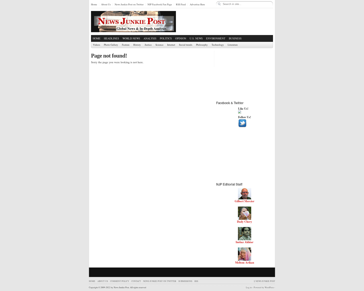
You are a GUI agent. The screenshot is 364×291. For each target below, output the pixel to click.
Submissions (185, 281)
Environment (215, 38)
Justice (148, 44)
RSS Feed (181, 4)
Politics (166, 38)
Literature (233, 44)
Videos (96, 44)
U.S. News (196, 38)
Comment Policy (119, 281)
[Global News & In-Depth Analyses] (133, 29)
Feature (125, 44)
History (137, 44)
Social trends (185, 44)
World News (131, 38)
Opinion (180, 38)
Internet (171, 44)
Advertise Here (197, 4)
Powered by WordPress (264, 287)
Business (235, 38)
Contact (136, 281)
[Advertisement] (228, 21)
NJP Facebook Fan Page (159, 4)
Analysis (150, 38)
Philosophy (202, 44)
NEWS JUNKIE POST (264, 281)
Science (159, 44)
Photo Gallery (111, 44)
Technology (218, 44)
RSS (196, 281)
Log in (249, 287)
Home (94, 4)
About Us (106, 4)
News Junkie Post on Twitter (129, 4)
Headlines (111, 38)
